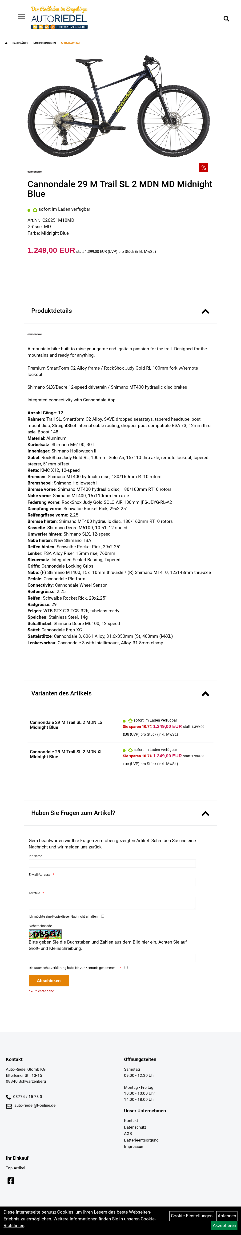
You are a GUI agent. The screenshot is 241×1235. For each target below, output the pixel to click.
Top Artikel (15, 1168)
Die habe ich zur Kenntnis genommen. (73, 968)
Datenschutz (135, 1127)
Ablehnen (227, 1216)
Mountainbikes (44, 43)
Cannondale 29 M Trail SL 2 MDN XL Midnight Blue (66, 754)
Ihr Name (35, 856)
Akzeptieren (224, 1225)
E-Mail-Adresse (39, 874)
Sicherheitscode (40, 926)
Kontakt (131, 1120)
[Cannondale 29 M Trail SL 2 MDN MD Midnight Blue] (119, 106)
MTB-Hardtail (71, 43)
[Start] (6, 43)
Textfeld (34, 893)
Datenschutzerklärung (50, 968)
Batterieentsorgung (141, 1140)
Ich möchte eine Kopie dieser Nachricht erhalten (63, 916)
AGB (128, 1133)
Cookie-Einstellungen (192, 1216)
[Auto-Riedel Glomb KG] (59, 17)
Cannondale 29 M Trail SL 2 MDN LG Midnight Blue (66, 725)
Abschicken (49, 980)
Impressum (134, 1146)
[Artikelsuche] (226, 19)
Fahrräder (20, 43)
